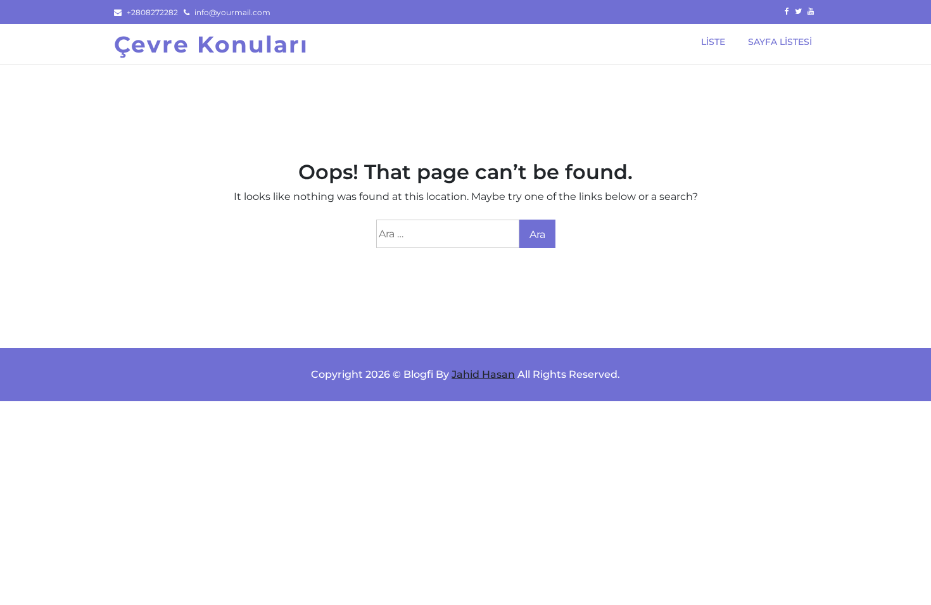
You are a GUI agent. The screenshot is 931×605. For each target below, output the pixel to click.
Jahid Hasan (483, 374)
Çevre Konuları (211, 44)
